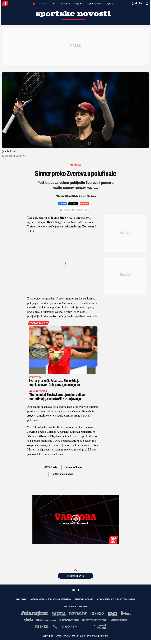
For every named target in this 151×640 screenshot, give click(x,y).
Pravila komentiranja (61, 599)
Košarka (78, 4)
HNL (54, 4)
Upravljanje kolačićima (76, 607)
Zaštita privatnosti (84, 599)
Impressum (21, 599)
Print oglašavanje (126, 599)
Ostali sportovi (95, 4)
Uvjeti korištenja (38, 599)
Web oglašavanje (105, 599)
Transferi (65, 4)
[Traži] (147, 4)
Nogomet (43, 4)
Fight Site (111, 4)
